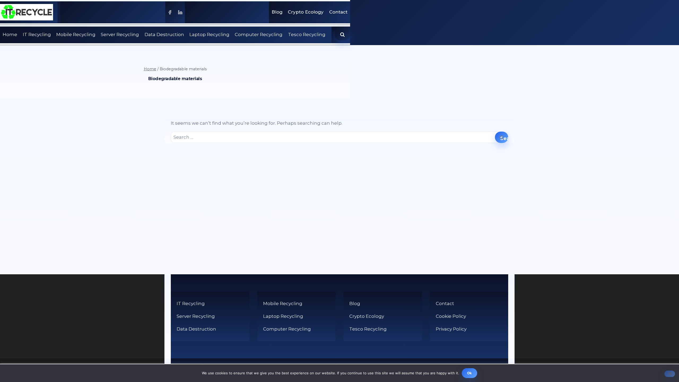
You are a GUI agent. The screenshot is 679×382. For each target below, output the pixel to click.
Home (10, 34)
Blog (277, 12)
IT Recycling (37, 34)
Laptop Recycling (209, 34)
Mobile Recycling (75, 34)
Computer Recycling (258, 34)
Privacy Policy (451, 329)
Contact (338, 12)
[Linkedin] (180, 12)
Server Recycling (120, 34)
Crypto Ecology (306, 12)
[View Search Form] (342, 34)
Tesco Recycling (306, 34)
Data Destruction (164, 34)
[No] (669, 374)
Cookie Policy (451, 316)
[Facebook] (169, 12)
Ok (469, 373)
